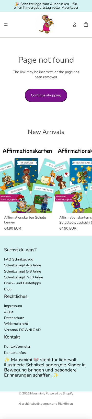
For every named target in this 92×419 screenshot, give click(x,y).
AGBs (8, 312)
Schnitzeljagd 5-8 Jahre (22, 271)
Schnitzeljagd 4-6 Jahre (22, 265)
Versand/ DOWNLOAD (22, 329)
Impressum (13, 306)
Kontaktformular (17, 346)
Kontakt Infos (15, 352)
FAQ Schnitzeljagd (18, 259)
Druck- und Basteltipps (22, 283)
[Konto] (74, 24)
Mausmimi (37, 393)
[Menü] (6, 24)
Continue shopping (46, 95)
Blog (8, 289)
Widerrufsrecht (16, 324)
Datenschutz (14, 317)
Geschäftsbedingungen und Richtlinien (46, 404)
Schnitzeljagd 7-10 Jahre (23, 277)
